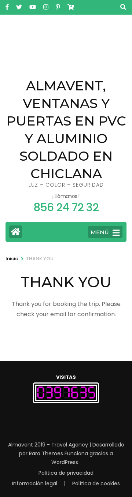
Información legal (34, 483)
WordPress (64, 462)
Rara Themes (46, 453)
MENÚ (100, 232)
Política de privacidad (66, 472)
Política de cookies (96, 483)
